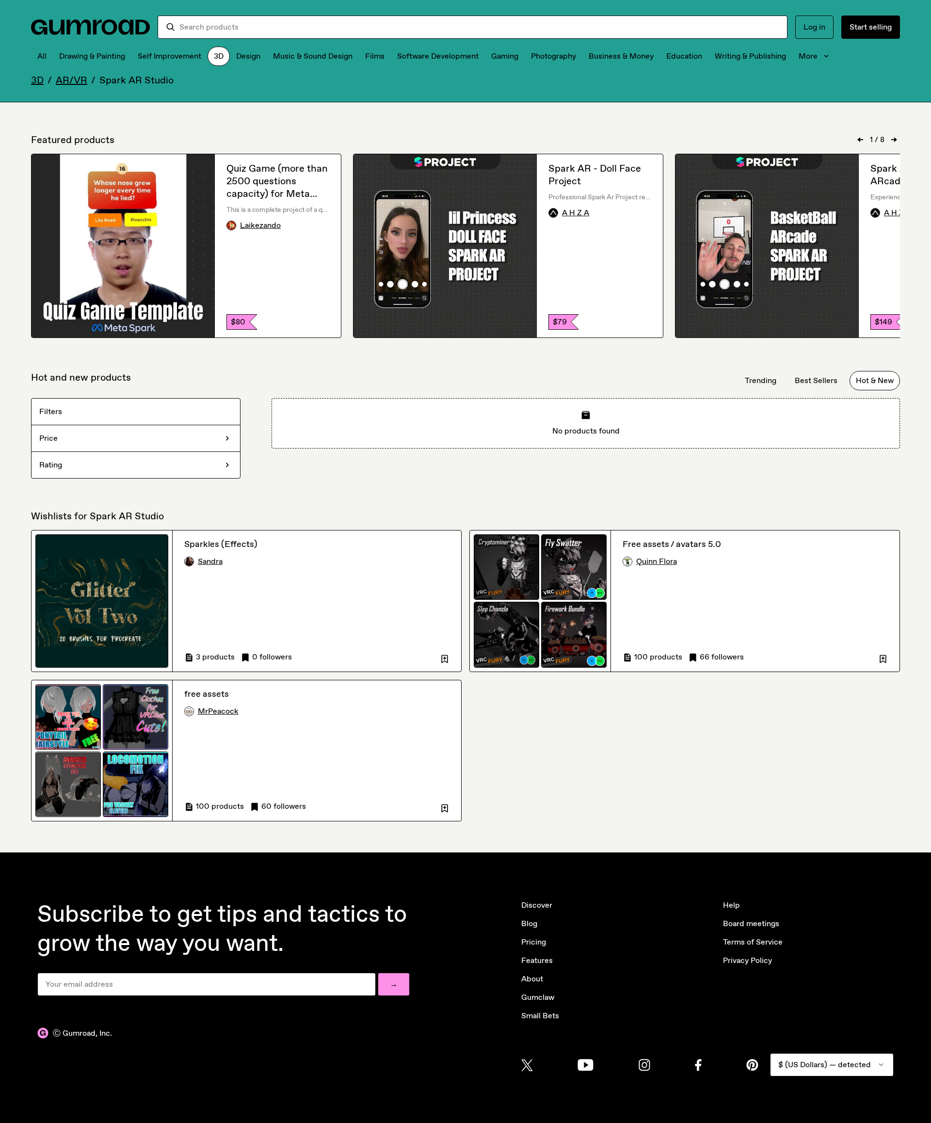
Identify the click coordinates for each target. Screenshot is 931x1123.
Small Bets (540, 1015)
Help (731, 905)
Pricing (533, 942)
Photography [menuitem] (553, 56)
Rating (50, 464)
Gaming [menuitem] (504, 56)
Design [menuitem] (248, 56)
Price (48, 438)
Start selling (871, 27)
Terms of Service (753, 942)
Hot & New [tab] (875, 380)
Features (537, 960)
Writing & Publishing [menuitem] (750, 56)
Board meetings (751, 923)
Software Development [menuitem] (438, 56)
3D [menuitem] (219, 56)
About (532, 978)
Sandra (210, 561)
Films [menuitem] (375, 56)
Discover (536, 905)
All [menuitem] (42, 56)
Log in (814, 27)
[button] (444, 657)
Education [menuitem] (684, 56)
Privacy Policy (747, 960)
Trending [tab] (760, 380)
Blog (529, 923)
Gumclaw (537, 997)
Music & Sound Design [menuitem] (313, 56)
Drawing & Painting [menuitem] (92, 56)
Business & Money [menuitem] (621, 56)
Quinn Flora (656, 561)
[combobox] (479, 27)
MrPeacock (218, 711)
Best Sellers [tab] (816, 380)
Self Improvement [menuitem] (169, 56)
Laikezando (260, 225)
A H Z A (575, 212)
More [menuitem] (808, 56)
